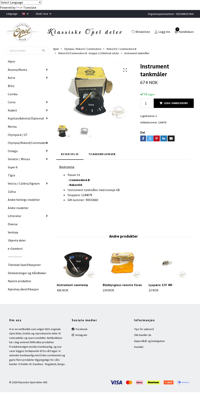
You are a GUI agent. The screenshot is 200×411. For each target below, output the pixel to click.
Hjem (11, 61)
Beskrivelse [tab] (70, 154)
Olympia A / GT (18, 135)
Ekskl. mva (42, 13)
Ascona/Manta (17, 70)
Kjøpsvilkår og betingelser (149, 341)
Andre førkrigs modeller (24, 200)
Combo (13, 94)
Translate (29, 7)
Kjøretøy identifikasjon (23, 289)
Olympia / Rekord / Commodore (82, 49)
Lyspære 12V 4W (160, 285)
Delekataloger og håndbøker (27, 273)
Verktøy (13, 232)
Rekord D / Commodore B (121, 49)
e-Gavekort (15, 248)
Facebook (81, 329)
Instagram (81, 335)
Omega (13, 151)
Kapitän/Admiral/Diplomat (26, 118)
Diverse (13, 224)
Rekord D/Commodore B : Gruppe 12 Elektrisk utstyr (88, 53)
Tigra (11, 175)
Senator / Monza (19, 159)
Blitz (11, 86)
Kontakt (138, 347)
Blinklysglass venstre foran (122, 285)
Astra (11, 78)
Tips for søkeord (144, 329)
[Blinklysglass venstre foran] (123, 264)
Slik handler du (142, 335)
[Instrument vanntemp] (77, 264)
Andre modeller (18, 208)
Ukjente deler (17, 240)
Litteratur (14, 216)
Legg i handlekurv (176, 103)
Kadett (12, 110)
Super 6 (13, 167)
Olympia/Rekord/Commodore (28, 143)
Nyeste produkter (19, 281)
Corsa (11, 102)
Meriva (12, 126)
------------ (15, 256)
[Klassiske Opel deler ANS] (22, 32)
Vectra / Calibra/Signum (24, 183)
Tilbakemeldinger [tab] (102, 154)
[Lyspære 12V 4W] (169, 264)
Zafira (12, 192)
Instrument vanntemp (72, 285)
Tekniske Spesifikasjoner (24, 265)
